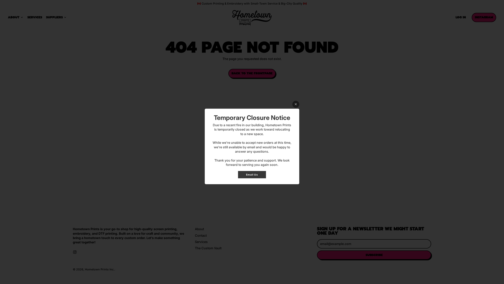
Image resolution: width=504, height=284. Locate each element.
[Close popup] (295, 104)
